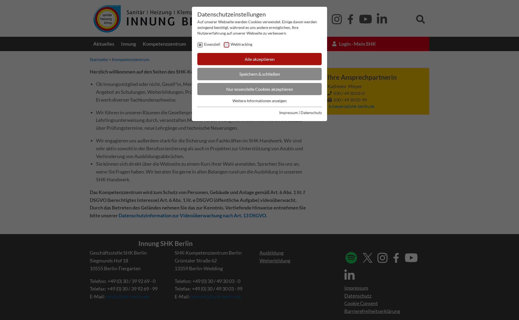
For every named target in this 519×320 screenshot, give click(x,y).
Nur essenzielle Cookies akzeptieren (259, 89)
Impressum (288, 112)
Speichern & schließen (259, 73)
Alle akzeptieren (260, 59)
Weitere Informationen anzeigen (259, 100)
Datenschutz (311, 112)
